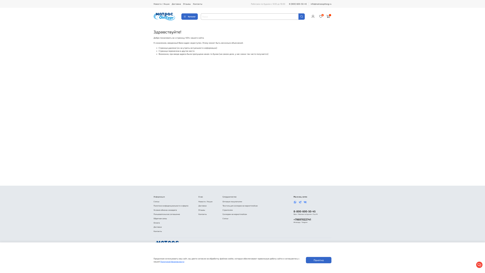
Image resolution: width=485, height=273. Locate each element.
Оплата (157, 223)
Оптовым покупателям (232, 201)
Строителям (228, 210)
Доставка (176, 4)
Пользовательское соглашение (167, 214)
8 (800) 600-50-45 (298, 4)
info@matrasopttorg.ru (321, 4)
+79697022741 (302, 219)
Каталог (192, 16)
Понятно (319, 260)
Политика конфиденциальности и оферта (171, 206)
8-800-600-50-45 (305, 211)
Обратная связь (160, 218)
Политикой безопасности (172, 261)
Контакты (197, 4)
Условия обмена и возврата (165, 210)
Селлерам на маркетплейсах (235, 214)
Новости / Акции (161, 4)
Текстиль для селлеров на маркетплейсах (240, 206)
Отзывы (187, 4)
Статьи (156, 201)
